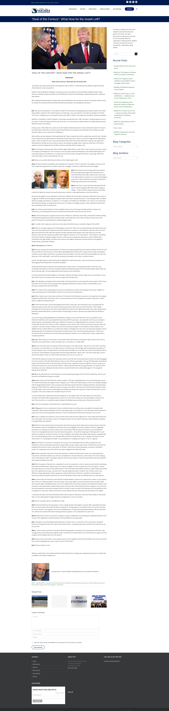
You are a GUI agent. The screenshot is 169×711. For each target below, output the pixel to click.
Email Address (37, 695)
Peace (33, 584)
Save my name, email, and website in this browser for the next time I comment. (58, 642)
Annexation (48, 583)
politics (37, 584)
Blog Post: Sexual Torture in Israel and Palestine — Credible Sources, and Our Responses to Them (124, 96)
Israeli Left (91, 583)
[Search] (136, 9)
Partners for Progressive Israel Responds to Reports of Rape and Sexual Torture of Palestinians (124, 104)
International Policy (76, 583)
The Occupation (52, 584)
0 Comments (60, 584)
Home (34, 661)
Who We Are (36, 664)
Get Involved (36, 673)
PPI (34, 583)
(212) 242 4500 (55, 2)
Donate (35, 676)
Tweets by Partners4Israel (111, 661)
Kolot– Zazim (118, 128)
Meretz (96, 583)
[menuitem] (74, 9)
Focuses (35, 667)
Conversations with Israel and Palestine (61, 583)
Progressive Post (43, 584)
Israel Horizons (85, 583)
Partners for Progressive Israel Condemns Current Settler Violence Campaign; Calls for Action (124, 81)
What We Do (36, 670)
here (52, 88)
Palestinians (102, 583)
